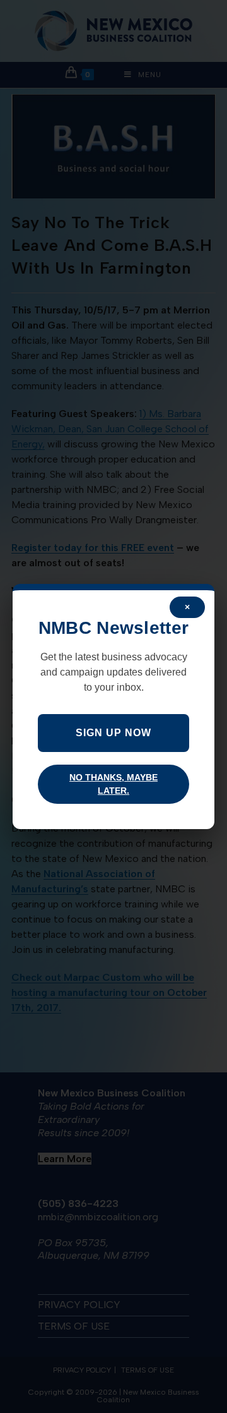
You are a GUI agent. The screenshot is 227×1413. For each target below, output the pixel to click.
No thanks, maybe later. (113, 784)
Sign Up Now (113, 732)
